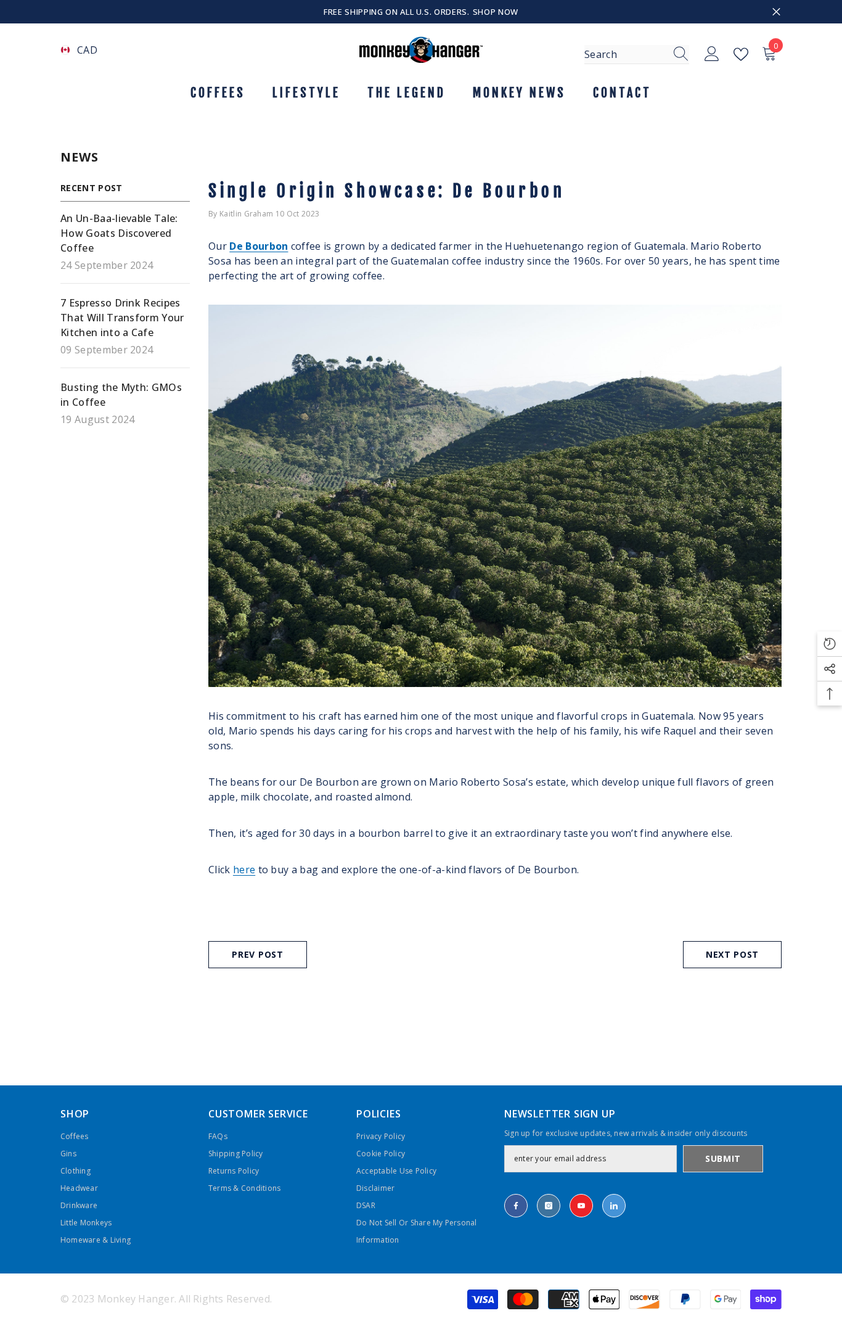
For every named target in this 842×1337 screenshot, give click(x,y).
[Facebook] (516, 1205)
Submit (723, 1158)
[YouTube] (581, 1205)
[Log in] (712, 54)
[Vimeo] (614, 1205)
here (244, 869)
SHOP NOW (495, 11)
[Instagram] (548, 1205)
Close (776, 12)
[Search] (636, 54)
